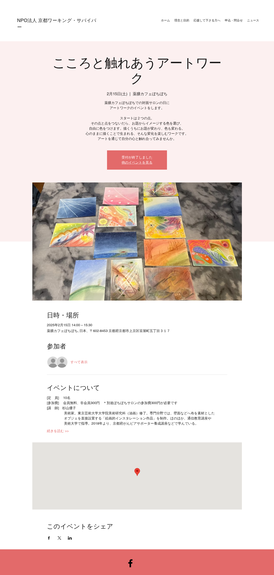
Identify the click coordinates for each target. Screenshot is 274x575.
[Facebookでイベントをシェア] (49, 538)
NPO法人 (27, 20)
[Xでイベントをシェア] (59, 538)
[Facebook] (130, 563)
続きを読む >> (58, 431)
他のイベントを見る (137, 162)
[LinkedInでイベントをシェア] (70, 538)
